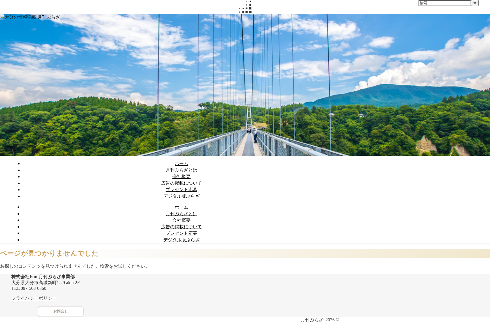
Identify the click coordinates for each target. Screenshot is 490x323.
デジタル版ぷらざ (181, 196)
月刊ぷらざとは (181, 170)
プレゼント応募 (181, 189)
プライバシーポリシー (34, 298)
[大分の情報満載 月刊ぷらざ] (30, 17)
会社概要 (181, 176)
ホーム (181, 163)
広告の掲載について (181, 183)
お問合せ (60, 311)
